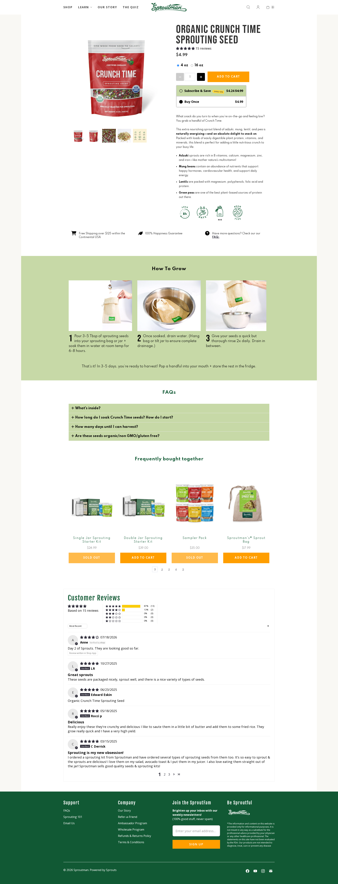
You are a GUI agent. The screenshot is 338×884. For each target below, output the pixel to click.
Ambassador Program (132, 823)
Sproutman (81, 870)
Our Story (107, 7)
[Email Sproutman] (271, 871)
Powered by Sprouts (103, 870)
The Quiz (131, 7)
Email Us (69, 823)
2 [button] (164, 774)
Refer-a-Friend (127, 817)
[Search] (248, 7)
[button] (186, 48)
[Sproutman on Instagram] (263, 871)
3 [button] (169, 774)
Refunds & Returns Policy (134, 836)
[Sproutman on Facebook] (247, 871)
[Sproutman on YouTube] (255, 871)
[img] (90, 637)
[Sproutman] (169, 7)
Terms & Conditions (131, 842)
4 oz (184, 65)
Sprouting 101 (72, 817)
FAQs (66, 810)
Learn (83, 7)
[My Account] (258, 7)
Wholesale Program (131, 829)
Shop (68, 7)
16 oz (199, 65)
